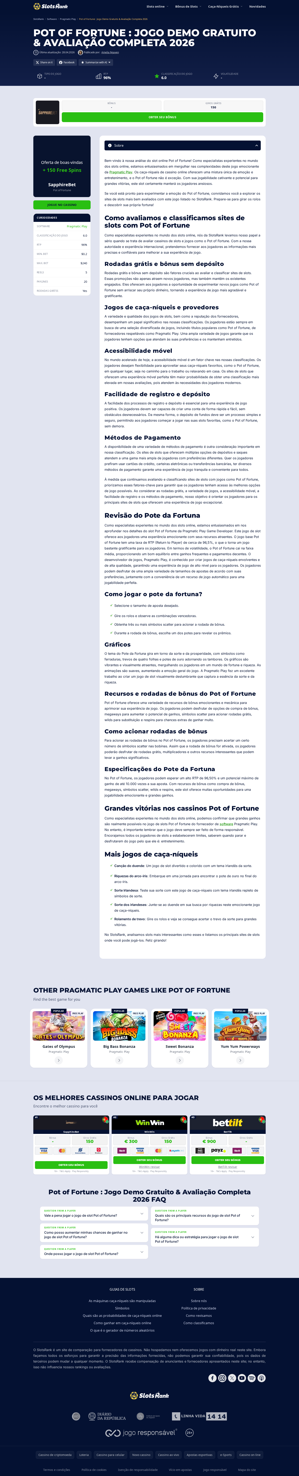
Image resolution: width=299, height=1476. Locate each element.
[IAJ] (149, 1416)
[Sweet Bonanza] (179, 1038)
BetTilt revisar (227, 1167)
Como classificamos (198, 1323)
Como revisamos (199, 1315)
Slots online (156, 6)
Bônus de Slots (186, 6)
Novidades (257, 6)
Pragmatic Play (77, 226)
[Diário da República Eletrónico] (107, 1416)
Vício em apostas (180, 1470)
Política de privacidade (198, 1308)
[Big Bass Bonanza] (119, 1038)
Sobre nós (199, 1301)
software (226, 824)
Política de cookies (94, 1470)
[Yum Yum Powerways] (240, 1038)
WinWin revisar (149, 1167)
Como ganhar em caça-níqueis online (122, 1323)
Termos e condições (56, 1470)
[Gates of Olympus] (58, 1038)
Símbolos (122, 1308)
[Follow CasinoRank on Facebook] (212, 1378)
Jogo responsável (215, 1470)
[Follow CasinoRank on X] (232, 1378)
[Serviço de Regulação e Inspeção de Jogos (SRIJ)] (76, 1416)
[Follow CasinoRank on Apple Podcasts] (261, 1378)
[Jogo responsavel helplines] (141, 1433)
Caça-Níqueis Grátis (223, 6)
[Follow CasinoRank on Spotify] (252, 1378)
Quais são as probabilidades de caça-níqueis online (122, 1315)
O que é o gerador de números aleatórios (122, 1330)
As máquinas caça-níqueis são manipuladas (122, 1301)
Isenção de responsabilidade (138, 1470)
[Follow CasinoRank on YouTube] (242, 1378)
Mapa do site (247, 1470)
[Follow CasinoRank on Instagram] (222, 1378)
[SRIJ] (199, 1416)
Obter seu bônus (162, 117)
